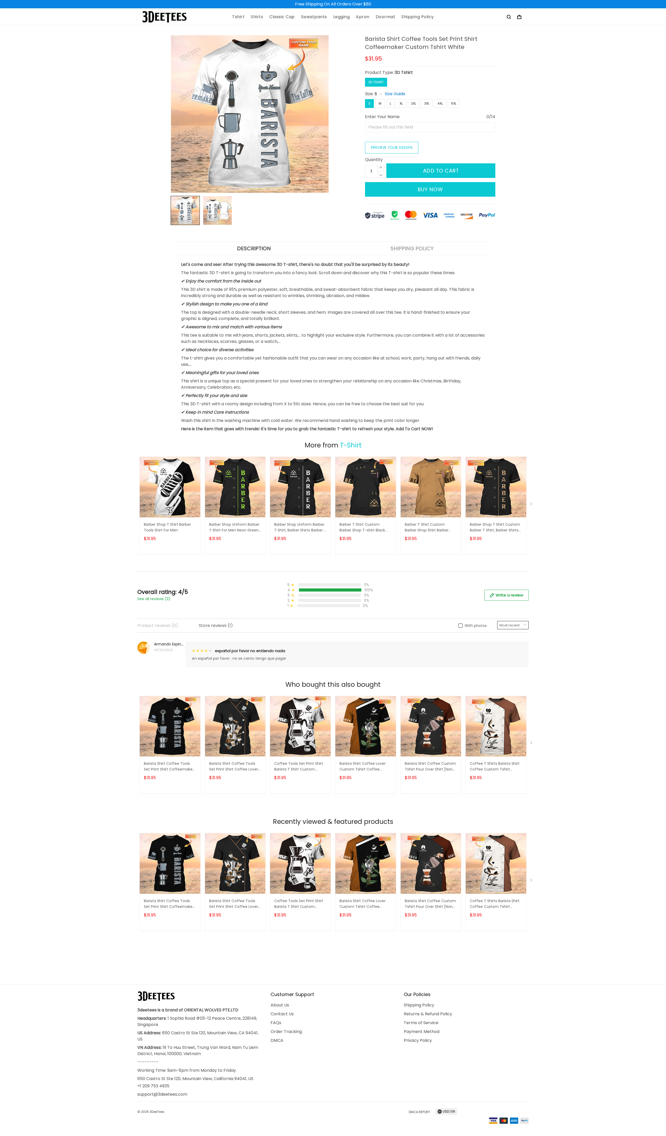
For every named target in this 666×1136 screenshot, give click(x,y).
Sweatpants (314, 17)
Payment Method (421, 1032)
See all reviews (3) (153, 598)
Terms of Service (421, 1023)
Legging (341, 17)
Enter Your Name (382, 117)
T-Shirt (351, 445)
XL (401, 103)
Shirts (257, 17)
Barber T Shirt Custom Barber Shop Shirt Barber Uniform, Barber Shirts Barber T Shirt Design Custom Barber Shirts (431, 528)
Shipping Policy (417, 17)
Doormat (385, 17)
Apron (362, 17)
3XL (426, 103)
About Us (280, 1005)
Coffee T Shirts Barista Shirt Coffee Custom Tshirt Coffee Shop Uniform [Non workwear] (495, 767)
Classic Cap (282, 17)
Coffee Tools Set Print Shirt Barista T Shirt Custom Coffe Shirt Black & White (298, 767)
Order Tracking (286, 1032)
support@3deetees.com (162, 1094)
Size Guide (395, 94)
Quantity (374, 160)
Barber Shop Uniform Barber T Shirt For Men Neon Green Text (234, 528)
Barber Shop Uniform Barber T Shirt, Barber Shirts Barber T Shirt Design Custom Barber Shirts (300, 528)
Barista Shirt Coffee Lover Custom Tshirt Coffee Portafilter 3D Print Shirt (363, 767)
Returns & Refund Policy (428, 1014)
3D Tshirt (404, 72)
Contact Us (282, 1014)
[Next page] (532, 505)
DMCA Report (419, 1112)
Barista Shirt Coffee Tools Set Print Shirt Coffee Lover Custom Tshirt (233, 767)
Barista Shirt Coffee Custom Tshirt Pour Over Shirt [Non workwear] (430, 767)
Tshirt (238, 17)
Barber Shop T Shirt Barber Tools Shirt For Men (167, 527)
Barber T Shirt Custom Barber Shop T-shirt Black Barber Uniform (362, 528)
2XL (413, 103)
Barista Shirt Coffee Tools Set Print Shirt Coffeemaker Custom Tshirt (169, 767)
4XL (440, 103)
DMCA (277, 1040)
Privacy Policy (418, 1040)
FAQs (276, 1023)
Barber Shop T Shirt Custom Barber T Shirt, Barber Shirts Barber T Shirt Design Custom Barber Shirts (495, 528)
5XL (453, 103)
